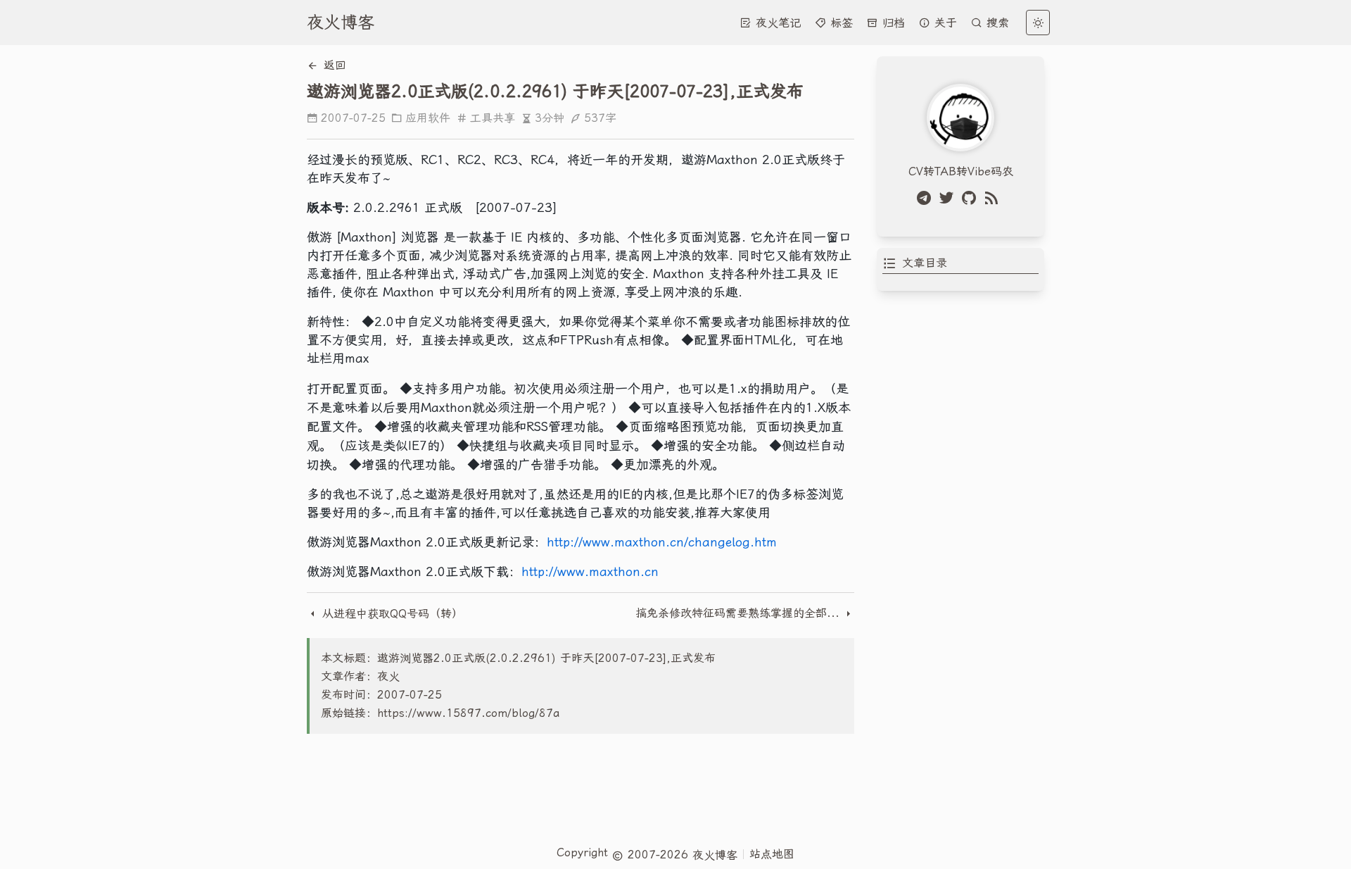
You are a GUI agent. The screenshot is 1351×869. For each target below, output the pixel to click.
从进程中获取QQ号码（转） (390, 613)
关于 (943, 23)
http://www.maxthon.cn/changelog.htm (662, 541)
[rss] (994, 198)
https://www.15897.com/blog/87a (468, 713)
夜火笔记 (776, 23)
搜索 (995, 23)
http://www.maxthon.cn (590, 571)
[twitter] (949, 198)
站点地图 (771, 854)
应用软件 (427, 118)
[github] (971, 198)
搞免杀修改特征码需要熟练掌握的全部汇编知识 (739, 613)
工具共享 (492, 118)
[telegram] (926, 198)
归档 (891, 23)
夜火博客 (340, 22)
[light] (1038, 22)
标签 (839, 23)
